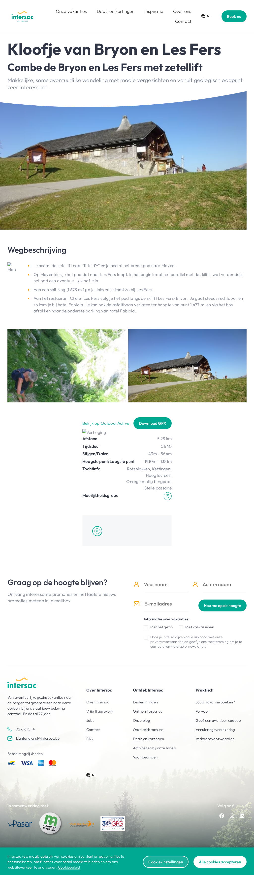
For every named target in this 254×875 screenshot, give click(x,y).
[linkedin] (242, 815)
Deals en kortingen (115, 11)
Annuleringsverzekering (215, 729)
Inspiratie (153, 11)
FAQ (90, 738)
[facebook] (221, 815)
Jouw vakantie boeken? (215, 702)
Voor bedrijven (145, 757)
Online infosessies (147, 711)
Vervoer (202, 711)
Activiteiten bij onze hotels (154, 748)
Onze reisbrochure (148, 729)
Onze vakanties (71, 11)
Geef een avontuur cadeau (218, 720)
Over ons (182, 11)
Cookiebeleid (69, 867)
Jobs (90, 720)
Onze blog (141, 720)
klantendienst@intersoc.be (38, 738)
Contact (183, 21)
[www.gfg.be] (112, 823)
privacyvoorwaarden (167, 641)
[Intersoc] (22, 16)
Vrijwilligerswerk (99, 711)
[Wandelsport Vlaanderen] (81, 824)
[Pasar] (19, 823)
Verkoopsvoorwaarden (215, 738)
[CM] (50, 823)
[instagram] (231, 815)
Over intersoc (97, 702)
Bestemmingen (145, 702)
